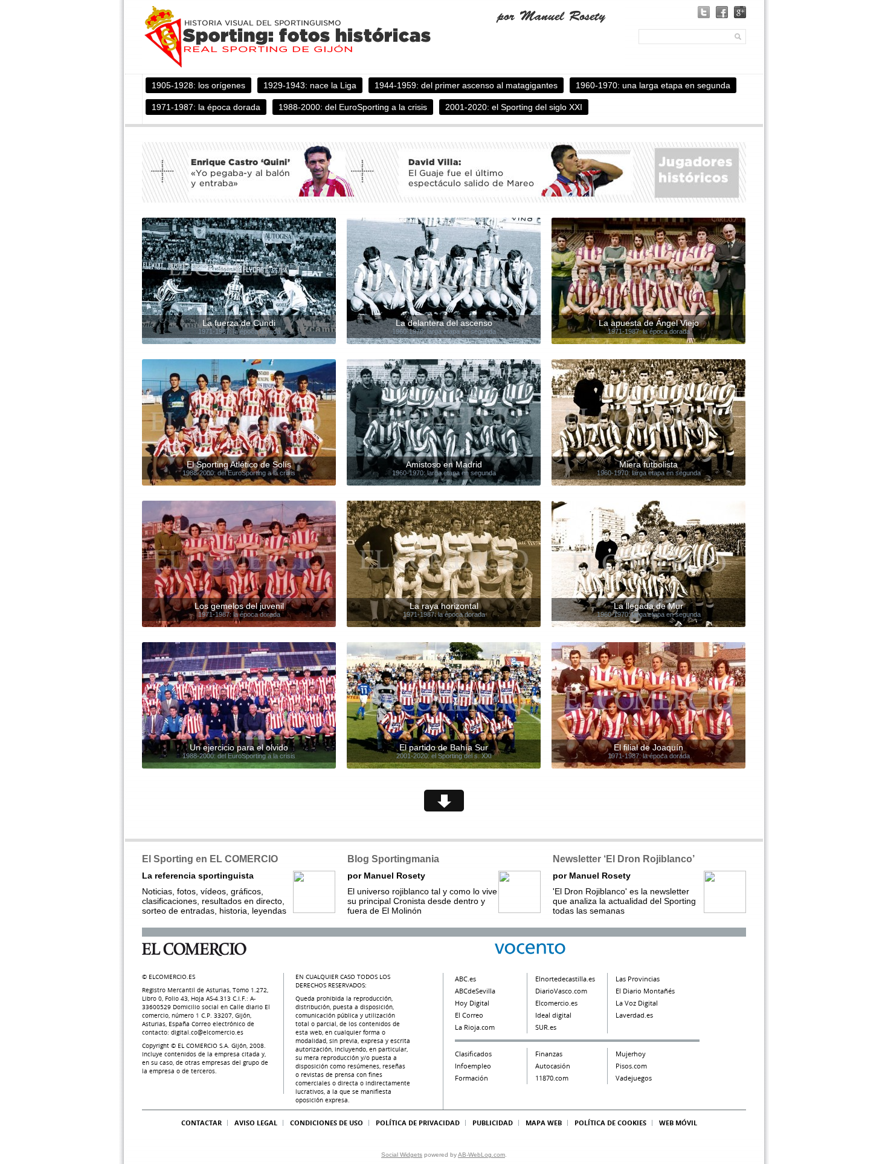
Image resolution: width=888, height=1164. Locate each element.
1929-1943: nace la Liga (309, 85)
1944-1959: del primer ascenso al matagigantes (466, 85)
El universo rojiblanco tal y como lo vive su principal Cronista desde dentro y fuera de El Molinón (422, 893)
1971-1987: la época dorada (206, 107)
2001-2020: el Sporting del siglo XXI (513, 107)
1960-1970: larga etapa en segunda (444, 331)
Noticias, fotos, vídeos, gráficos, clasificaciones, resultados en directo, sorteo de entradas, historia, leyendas (214, 893)
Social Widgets (401, 1154)
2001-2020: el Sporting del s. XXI (444, 755)
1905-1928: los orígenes (198, 85)
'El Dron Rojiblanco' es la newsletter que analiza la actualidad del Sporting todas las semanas (624, 893)
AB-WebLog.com (481, 1154)
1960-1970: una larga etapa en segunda (653, 85)
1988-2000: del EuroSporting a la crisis (352, 107)
